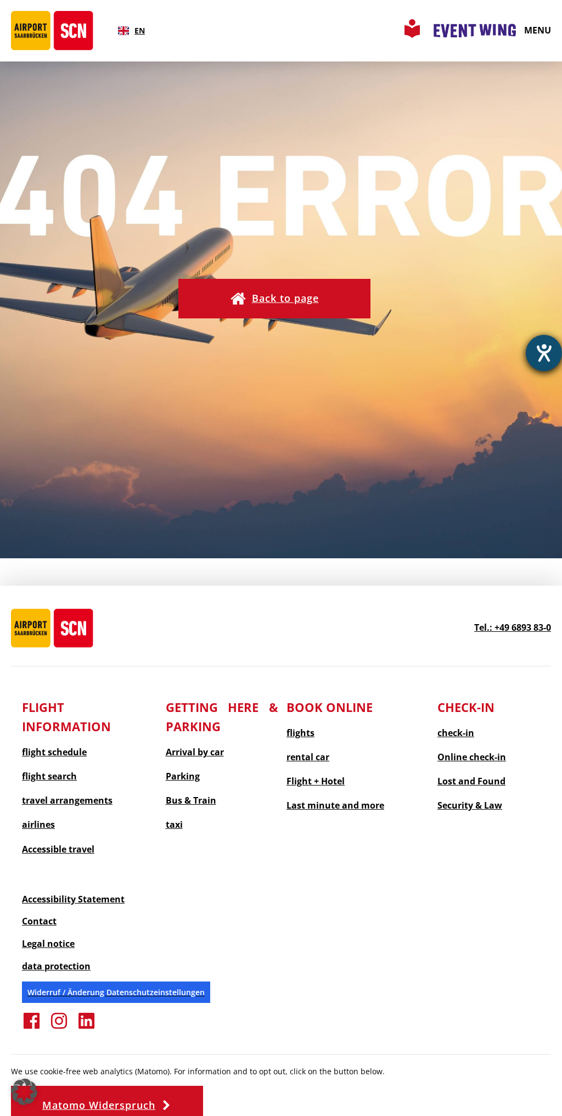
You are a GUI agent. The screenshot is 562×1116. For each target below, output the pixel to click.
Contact (39, 921)
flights (300, 733)
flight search (49, 776)
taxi (174, 825)
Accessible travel (58, 849)
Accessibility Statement (73, 899)
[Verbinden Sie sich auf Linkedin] (86, 1027)
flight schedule (54, 752)
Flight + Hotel (315, 781)
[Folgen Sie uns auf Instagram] (59, 1027)
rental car (307, 757)
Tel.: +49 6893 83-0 (512, 627)
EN (139, 30)
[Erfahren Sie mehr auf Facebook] (31, 1027)
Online (471, 757)
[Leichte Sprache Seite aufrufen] (412, 35)
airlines (38, 825)
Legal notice (48, 944)
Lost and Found (471, 781)
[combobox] (131, 31)
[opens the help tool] (544, 353)
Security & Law (469, 805)
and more (335, 805)
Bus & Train (191, 800)
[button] (274, 298)
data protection (56, 966)
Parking (183, 776)
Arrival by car (195, 752)
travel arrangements (67, 800)
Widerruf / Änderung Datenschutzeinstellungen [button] (116, 992)
